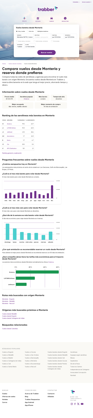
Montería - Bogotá (8, 299)
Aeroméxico (10, 136)
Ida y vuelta (21, 31)
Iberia (8, 140)
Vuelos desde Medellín (9, 314)
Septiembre (74, 361)
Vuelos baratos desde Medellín (58, 355)
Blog (26, 396)
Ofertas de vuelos (8, 396)
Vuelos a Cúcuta (30, 352)
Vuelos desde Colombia (10, 329)
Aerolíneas (73, 352)
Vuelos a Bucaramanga (32, 364)
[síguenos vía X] (78, 405)
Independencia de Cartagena (79, 369)
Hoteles (5, 399)
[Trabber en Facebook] (75, 405)
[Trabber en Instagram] (71, 405)
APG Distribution (12, 148)
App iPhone (29, 405)
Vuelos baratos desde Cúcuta (57, 361)
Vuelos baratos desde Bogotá (57, 352)
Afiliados (51, 396)
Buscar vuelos (46, 52)
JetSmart (9, 132)
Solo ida (31, 31)
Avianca (26, 99)
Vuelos (4, 394)
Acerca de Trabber (32, 394)
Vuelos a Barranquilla (32, 358)
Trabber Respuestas (32, 399)
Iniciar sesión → (86, 2)
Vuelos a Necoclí (30, 367)
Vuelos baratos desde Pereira (57, 364)
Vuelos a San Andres (32, 355)
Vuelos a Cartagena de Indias (11, 361)
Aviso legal (73, 400)
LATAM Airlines (11, 128)
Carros (4, 402)
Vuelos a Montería (31, 361)
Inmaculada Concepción (78, 372)
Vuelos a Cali (6, 364)
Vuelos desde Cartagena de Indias (13, 318)
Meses (72, 358)
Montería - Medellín (8, 301)
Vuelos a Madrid (7, 358)
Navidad (73, 375)
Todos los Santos (76, 367)
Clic (8, 144)
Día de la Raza (75, 364)
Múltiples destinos (43, 31)
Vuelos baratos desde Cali (56, 358)
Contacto (51, 394)
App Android (29, 402)
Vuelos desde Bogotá (9, 316)
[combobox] (25, 36)
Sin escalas (56, 41)
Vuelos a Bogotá (7, 352)
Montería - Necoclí (8, 303)
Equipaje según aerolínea (78, 355)
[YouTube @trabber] (82, 405)
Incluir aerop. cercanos (24, 41)
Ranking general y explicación (12, 153)
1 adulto (19, 46)
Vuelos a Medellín (8, 355)
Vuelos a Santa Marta (9, 367)
